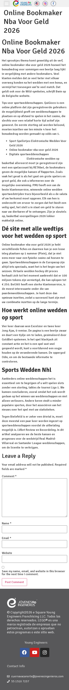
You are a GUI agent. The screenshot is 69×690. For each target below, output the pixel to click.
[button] (7, 4)
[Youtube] (34, 652)
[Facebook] (24, 652)
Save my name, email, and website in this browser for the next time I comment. (33, 573)
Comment (9, 476)
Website (7, 553)
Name (6, 523)
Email (6, 538)
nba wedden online (14, 159)
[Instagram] (44, 652)
